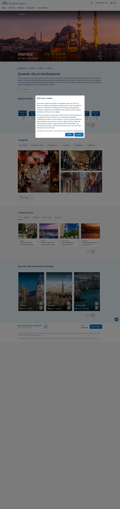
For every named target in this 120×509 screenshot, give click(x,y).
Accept (79, 134)
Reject (69, 134)
